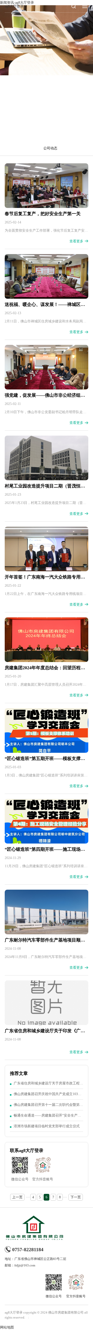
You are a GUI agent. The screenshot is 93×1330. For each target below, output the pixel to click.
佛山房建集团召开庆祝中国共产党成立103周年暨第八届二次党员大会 (47, 1095)
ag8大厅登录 (14, 6)
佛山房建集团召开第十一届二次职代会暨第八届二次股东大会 (48, 1106)
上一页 (17, 1197)
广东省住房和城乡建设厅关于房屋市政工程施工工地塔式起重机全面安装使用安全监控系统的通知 (48, 1085)
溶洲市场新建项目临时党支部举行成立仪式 (47, 1126)
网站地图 (7, 1327)
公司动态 (50, 148)
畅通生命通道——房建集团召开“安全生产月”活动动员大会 (48, 1117)
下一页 (75, 1197)
